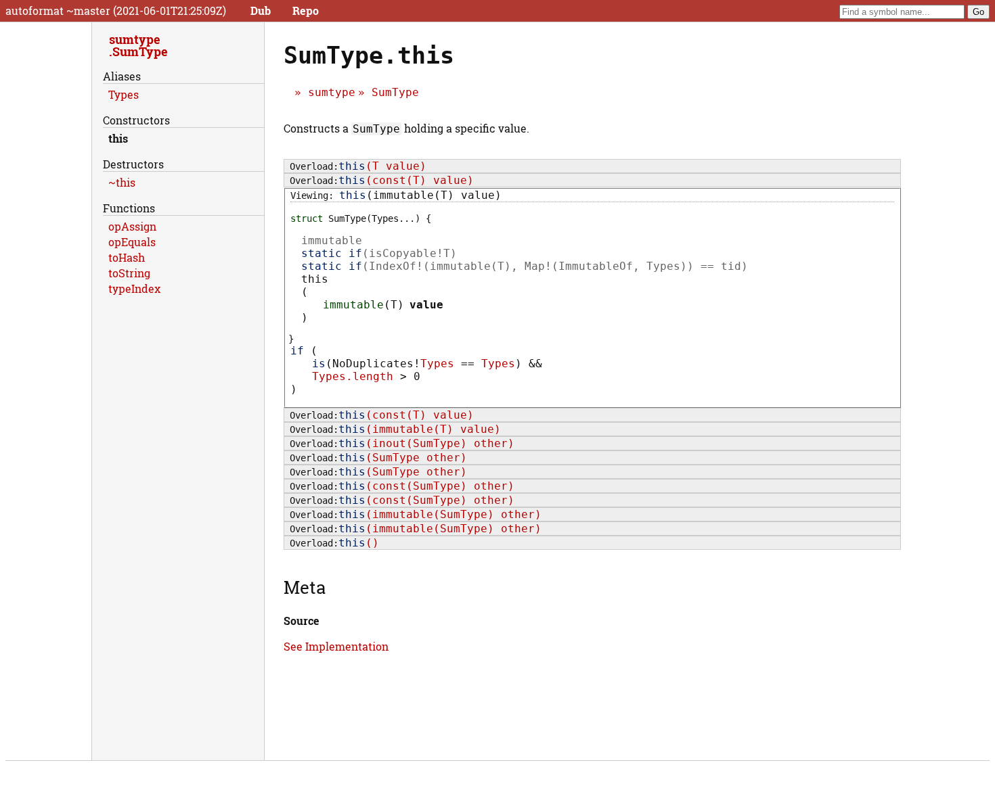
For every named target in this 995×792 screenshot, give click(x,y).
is (319, 363)
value (426, 304)
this (118, 138)
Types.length (352, 376)
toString (129, 273)
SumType (395, 92)
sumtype (331, 92)
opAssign (132, 226)
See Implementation (336, 646)
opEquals (132, 242)
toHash (126, 257)
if (297, 350)
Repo (305, 10)
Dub (260, 10)
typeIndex (134, 288)
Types (437, 363)
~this (121, 182)
